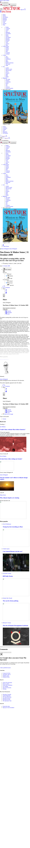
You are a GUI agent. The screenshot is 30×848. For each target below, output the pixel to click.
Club (4, 22)
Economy (8, 52)
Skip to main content (4, 0)
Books (7, 57)
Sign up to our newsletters (8, 707)
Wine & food (8, 70)
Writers (4, 16)
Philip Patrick (3, 495)
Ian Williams (3, 426)
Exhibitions (8, 59)
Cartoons (8, 87)
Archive (4, 23)
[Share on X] (6, 291)
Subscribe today (6, 706)
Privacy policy (6, 683)
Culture (7, 29)
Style (7, 75)
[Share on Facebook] (6, 290)
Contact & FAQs (6, 673)
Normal (10, 282)
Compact (11, 281)
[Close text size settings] (4, 271)
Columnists (8, 81)
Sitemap (4, 689)
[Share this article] (4, 294)
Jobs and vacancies (7, 687)
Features (7, 80)
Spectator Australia (7, 694)
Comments (7, 287)
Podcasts (5, 18)
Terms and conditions (7, 685)
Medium (11, 276)
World (7, 50)
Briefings (5, 19)
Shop (4, 24)
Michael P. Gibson (7, 622)
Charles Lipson (6, 548)
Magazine (8, 32)
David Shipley (3, 456)
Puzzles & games (9, 88)
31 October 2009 (6, 265)
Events (4, 21)
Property (7, 73)
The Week (8, 79)
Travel (7, 71)
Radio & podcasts (9, 62)
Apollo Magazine (6, 695)
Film (7, 60)
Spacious (12, 285)
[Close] (1, 654)
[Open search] (1, 136)
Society (7, 48)
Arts (6, 56)
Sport (7, 74)
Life (4, 66)
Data (7, 51)
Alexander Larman (7, 573)
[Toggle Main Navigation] (1, 9)
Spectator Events (6, 699)
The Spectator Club (7, 700)
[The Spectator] (12, 9)
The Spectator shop (7, 697)
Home (4, 14)
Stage (7, 65)
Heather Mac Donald (7, 598)
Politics (7, 27)
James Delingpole (4, 379)
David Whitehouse (7, 524)
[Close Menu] (1, 138)
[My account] (25, 9)
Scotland (7, 54)
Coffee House (6, 46)
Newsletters (5, 17)
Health (7, 76)
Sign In (22, 9)
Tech (7, 31)
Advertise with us (7, 674)
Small (10, 274)
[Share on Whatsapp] (6, 293)
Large (11, 278)
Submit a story (6, 675)
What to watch (9, 69)
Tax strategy (5, 686)
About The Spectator (7, 682)
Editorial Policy (6, 677)
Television (8, 64)
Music (7, 61)
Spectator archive (6, 698)
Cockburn (8, 28)
